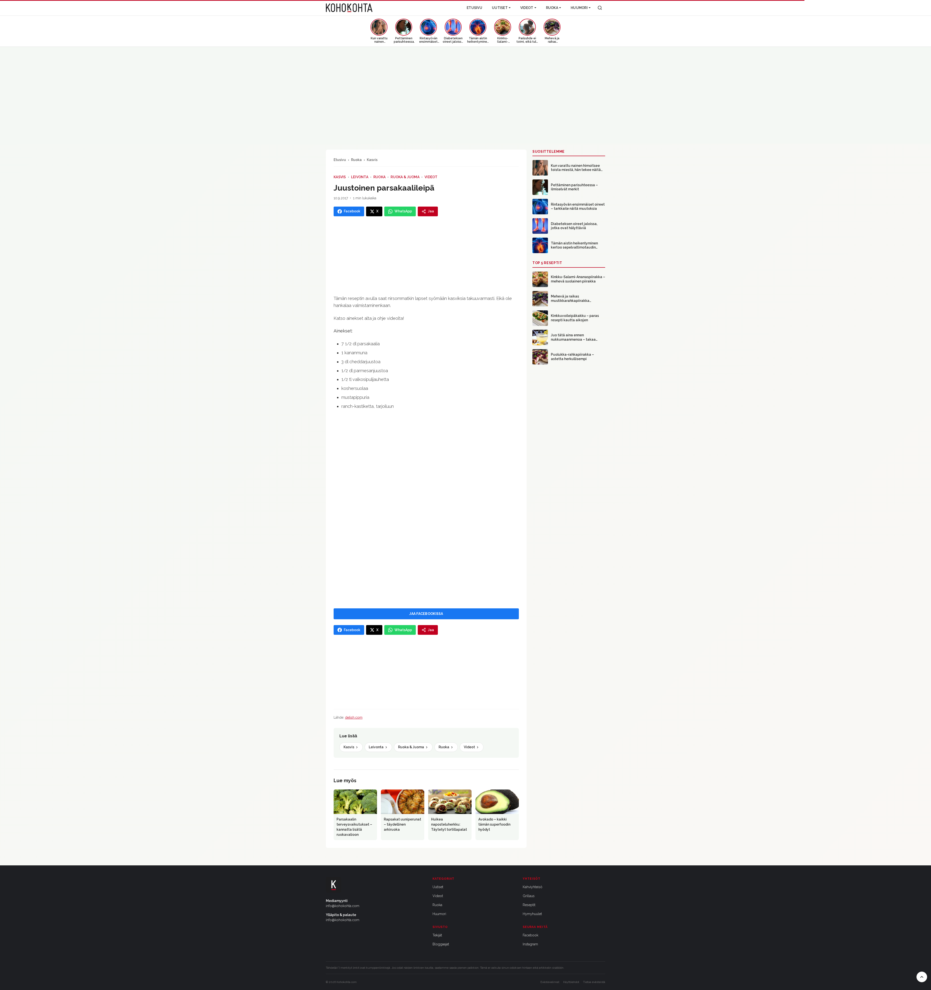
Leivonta (359, 177)
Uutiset (500, 8)
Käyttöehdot (571, 982)
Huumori (579, 8)
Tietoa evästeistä (594, 982)
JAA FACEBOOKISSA (426, 614)
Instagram (530, 944)
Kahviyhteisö (532, 887)
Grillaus (529, 896)
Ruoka (552, 8)
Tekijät (437, 935)
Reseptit (529, 905)
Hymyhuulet (532, 914)
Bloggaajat (441, 944)
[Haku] (599, 7)
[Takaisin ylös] (921, 977)
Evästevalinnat (549, 982)
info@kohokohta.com (342, 906)
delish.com (353, 717)
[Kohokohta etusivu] (349, 7)
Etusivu (474, 8)
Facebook (530, 935)
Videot (526, 8)
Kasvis (372, 160)
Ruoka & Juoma (405, 177)
